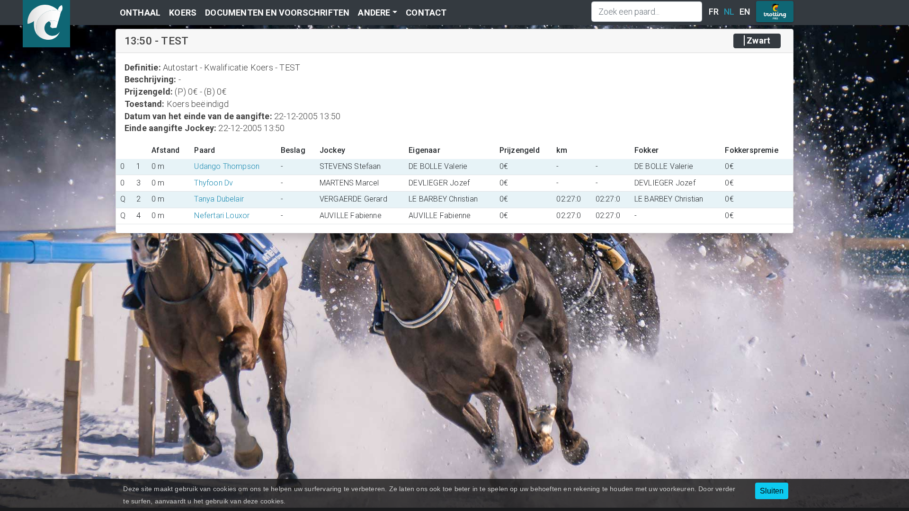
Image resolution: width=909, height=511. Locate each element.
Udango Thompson (226, 166)
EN (745, 12)
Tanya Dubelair (219, 198)
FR (714, 12)
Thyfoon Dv (213, 182)
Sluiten (772, 491)
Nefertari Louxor (222, 215)
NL (729, 12)
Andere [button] (374, 13)
